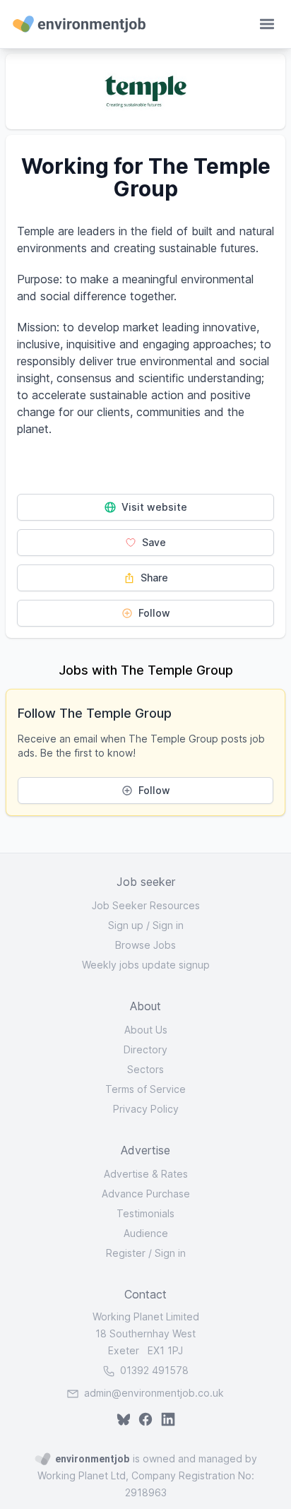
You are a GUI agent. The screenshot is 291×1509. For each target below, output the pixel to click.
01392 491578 (153, 1370)
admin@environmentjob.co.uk (154, 1393)
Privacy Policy (146, 1109)
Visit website (153, 507)
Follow (153, 613)
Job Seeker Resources (146, 905)
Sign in (168, 925)
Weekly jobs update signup (146, 965)
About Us (145, 1030)
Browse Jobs (145, 945)
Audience (146, 1233)
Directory (145, 1049)
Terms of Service (145, 1089)
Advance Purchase (146, 1194)
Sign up (125, 925)
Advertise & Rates (146, 1174)
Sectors (145, 1069)
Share (153, 578)
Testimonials (145, 1213)
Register (126, 1253)
